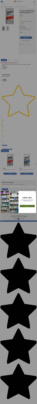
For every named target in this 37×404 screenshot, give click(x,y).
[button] (1, 202)
